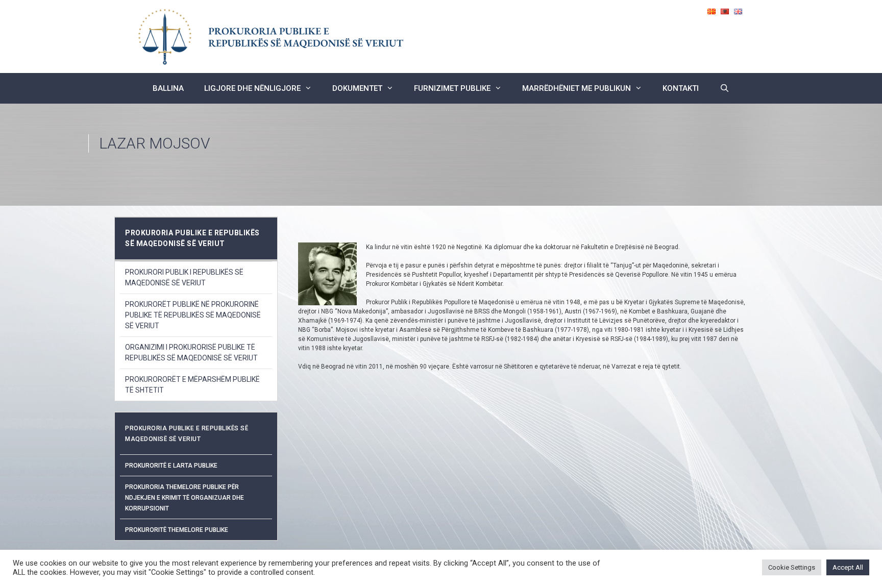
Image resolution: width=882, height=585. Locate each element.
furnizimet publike (452, 88)
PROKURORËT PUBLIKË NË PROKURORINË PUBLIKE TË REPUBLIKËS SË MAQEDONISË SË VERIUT (193, 315)
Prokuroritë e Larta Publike (171, 465)
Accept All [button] (847, 567)
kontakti (681, 88)
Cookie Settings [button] (791, 567)
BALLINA (168, 88)
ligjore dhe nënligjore (252, 88)
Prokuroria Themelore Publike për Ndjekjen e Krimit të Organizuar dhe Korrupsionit (184, 497)
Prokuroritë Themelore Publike (176, 529)
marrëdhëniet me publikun (576, 88)
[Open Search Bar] (724, 88)
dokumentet (357, 88)
